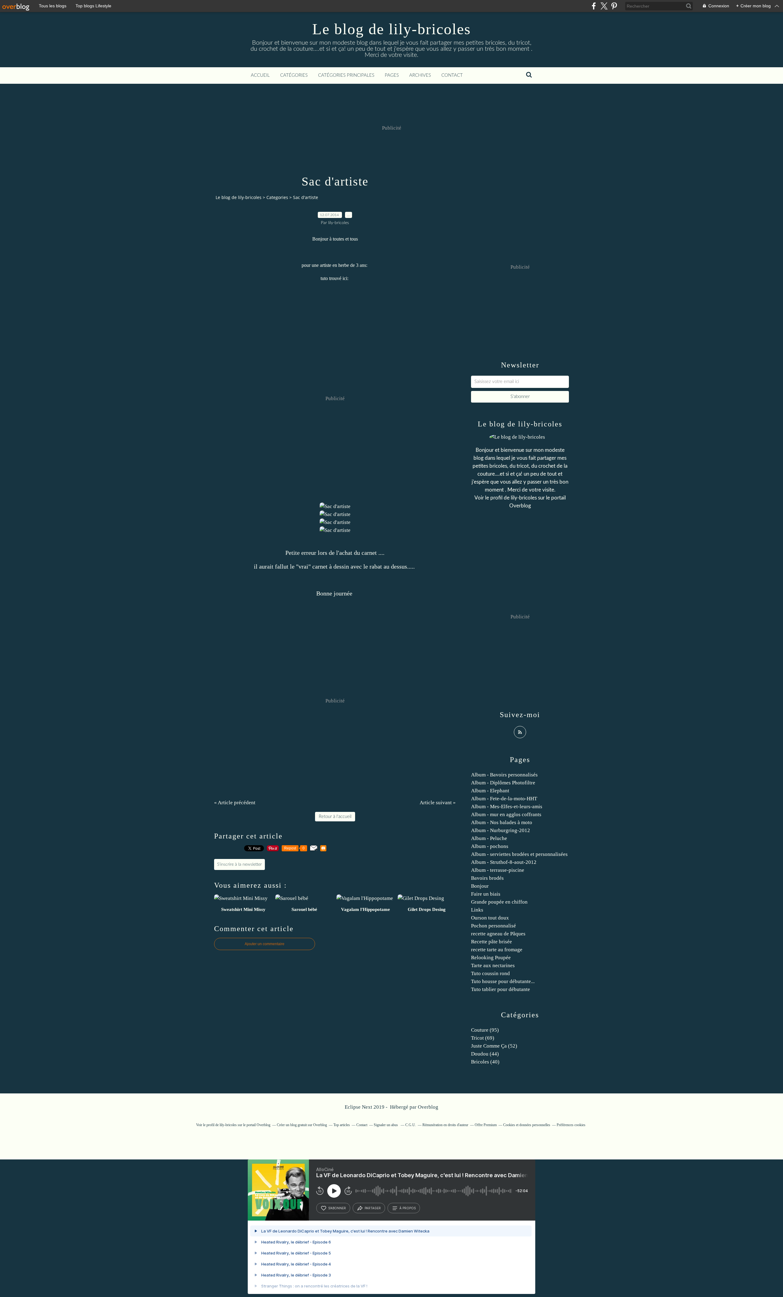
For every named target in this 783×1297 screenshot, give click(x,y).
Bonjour (480, 886)
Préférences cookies (571, 1125)
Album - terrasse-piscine (497, 870)
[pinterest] (614, 5)
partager (373, 1208)
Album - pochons (489, 846)
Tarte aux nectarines (493, 965)
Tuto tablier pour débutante (500, 989)
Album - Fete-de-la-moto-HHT (504, 798)
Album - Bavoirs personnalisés (504, 775)
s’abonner (337, 1208)
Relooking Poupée (491, 957)
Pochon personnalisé (493, 926)
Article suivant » (438, 802)
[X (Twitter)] (604, 5)
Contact (452, 75)
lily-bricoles (524, 497)
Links (477, 910)
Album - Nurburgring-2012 (500, 830)
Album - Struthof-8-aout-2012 (503, 862)
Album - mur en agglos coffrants (506, 814)
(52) (494, 1046)
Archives (420, 75)
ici (345, 278)
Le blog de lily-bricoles (391, 29)
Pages (392, 75)
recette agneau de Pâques (498, 934)
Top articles (341, 1125)
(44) (485, 1054)
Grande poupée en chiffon (499, 902)
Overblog (428, 1107)
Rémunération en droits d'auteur (445, 1125)
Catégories (294, 75)
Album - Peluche (489, 838)
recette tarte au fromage (496, 949)
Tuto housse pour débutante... (503, 981)
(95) (485, 1030)
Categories (277, 197)
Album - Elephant (490, 791)
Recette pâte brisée (491, 942)
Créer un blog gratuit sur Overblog (302, 1125)
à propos (407, 1208)
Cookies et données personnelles (526, 1125)
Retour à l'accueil (335, 816)
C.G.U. (410, 1125)
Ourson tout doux (490, 918)
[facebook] (594, 5)
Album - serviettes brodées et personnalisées (519, 854)
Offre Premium (486, 1125)
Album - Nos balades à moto (501, 822)
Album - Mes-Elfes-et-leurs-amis (506, 806)
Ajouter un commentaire (264, 944)
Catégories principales (346, 75)
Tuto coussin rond (490, 973)
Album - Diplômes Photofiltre (503, 783)
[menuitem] (260, 75)
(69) (482, 1038)
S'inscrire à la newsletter (239, 864)
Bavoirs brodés (487, 878)
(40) (485, 1062)
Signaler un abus (386, 1125)
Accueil (260, 75)
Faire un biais (485, 894)
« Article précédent (234, 802)
